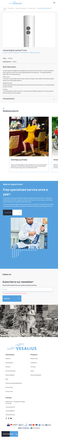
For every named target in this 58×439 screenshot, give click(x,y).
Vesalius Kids (34, 358)
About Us (8, 358)
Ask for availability (8, 434)
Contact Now (8, 212)
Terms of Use (9, 391)
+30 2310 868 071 (10, 411)
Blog (7, 379)
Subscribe (7, 298)
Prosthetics (11, 8)
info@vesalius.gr (10, 414)
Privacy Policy (9, 387)
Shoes (32, 371)
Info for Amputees (10, 371)
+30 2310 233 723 (10, 407)
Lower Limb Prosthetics (21, 8)
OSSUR (14, 61)
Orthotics (33, 367)
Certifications (9, 363)
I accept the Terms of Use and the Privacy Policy (15, 293)
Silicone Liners (32, 8)
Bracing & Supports (36, 375)
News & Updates (10, 375)
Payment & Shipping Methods (14, 383)
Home (4, 8)
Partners (8, 367)
